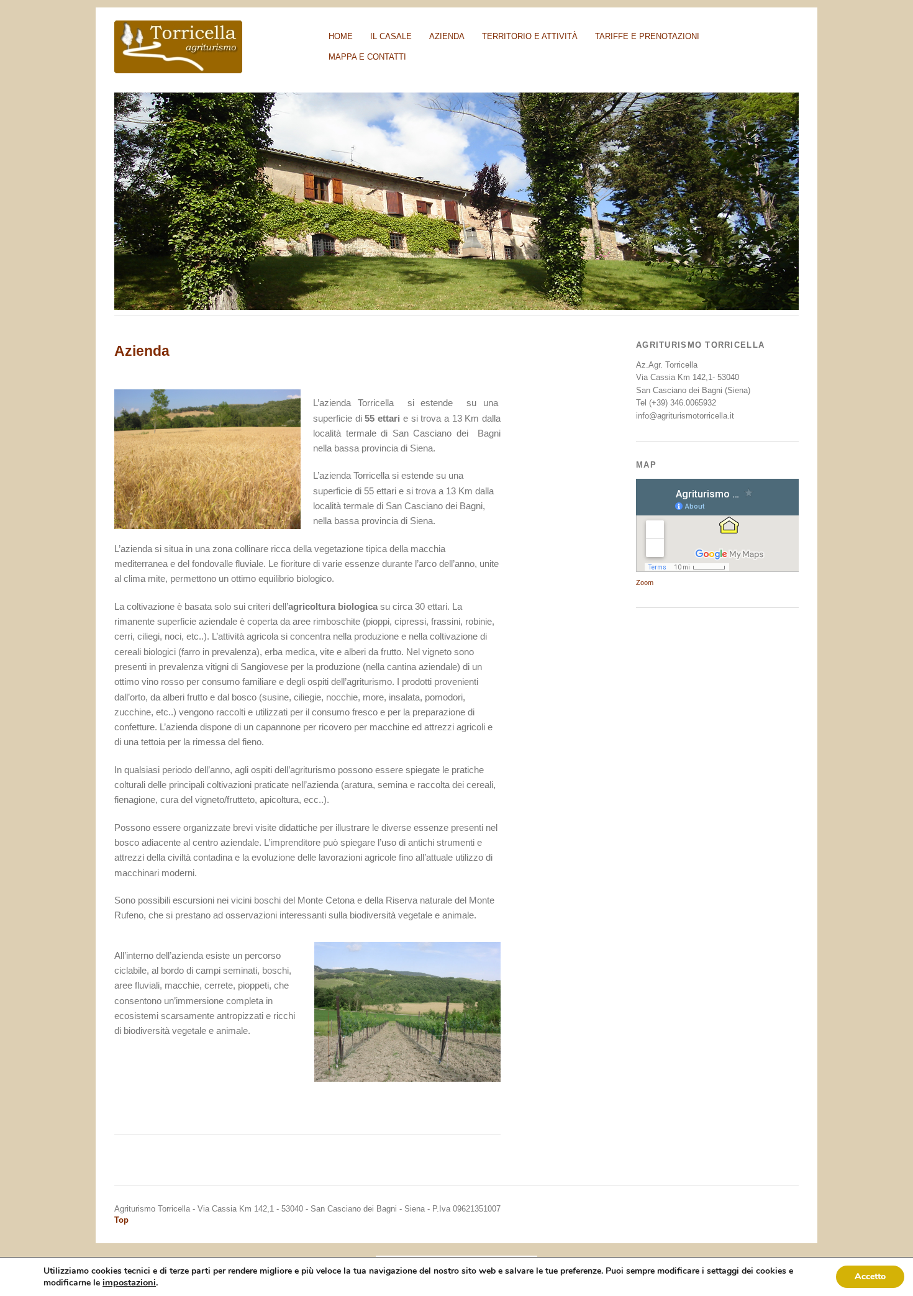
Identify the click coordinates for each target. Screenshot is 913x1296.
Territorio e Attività (530, 36)
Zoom (644, 582)
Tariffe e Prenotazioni (647, 36)
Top (121, 1220)
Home (341, 36)
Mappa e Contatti (367, 56)
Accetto (870, 1276)
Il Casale (391, 36)
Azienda (447, 36)
